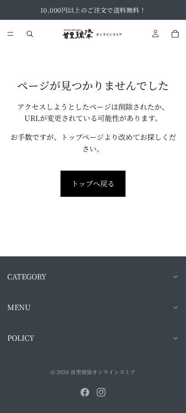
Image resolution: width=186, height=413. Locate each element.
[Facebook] (84, 392)
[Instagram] (101, 392)
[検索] (30, 34)
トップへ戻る (93, 183)
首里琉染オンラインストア (102, 372)
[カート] (175, 34)
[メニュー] (10, 33)
